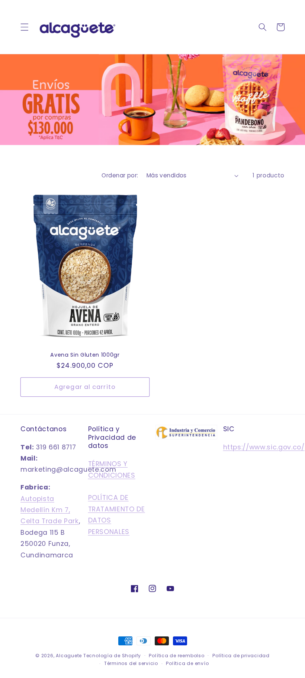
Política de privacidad (241, 655)
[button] (24, 27)
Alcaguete (69, 655)
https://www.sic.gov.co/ (264, 447)
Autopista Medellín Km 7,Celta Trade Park (49, 510)
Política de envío (187, 663)
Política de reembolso (176, 655)
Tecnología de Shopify (112, 655)
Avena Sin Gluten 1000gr (84, 354)
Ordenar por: (120, 175)
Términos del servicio (131, 663)
